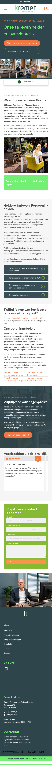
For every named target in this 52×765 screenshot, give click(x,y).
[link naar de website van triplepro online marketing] (10, 752)
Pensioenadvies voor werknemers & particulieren (23, 269)
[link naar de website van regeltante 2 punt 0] (32, 752)
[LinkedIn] (5, 670)
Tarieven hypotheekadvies (19, 295)
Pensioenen (8, 630)
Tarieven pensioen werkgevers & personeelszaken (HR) (22, 286)
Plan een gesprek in (16, 434)
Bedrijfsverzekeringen (12, 639)
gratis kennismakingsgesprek (25, 318)
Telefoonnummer (12, 526)
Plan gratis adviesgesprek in (20, 43)
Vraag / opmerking (13, 543)
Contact (7, 648)
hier (31, 368)
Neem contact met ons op (20, 51)
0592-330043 (12, 712)
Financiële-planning (11, 635)
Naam (9, 517)
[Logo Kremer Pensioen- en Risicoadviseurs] (25, 12)
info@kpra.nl (12, 715)
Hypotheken (8, 644)
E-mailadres (11, 535)
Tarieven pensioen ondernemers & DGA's (25, 278)
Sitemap (7, 653)
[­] (5, 9)
